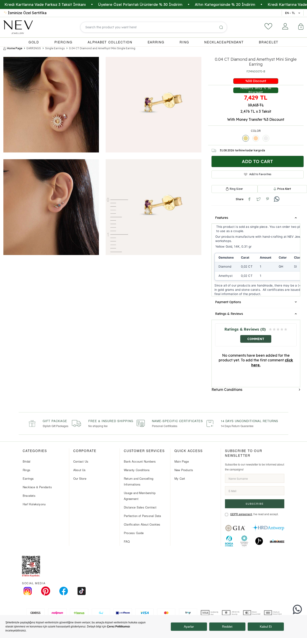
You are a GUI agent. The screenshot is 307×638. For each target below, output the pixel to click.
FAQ (127, 541)
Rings (26, 470)
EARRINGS (34, 48)
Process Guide (134, 533)
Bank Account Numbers (140, 461)
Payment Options (228, 302)
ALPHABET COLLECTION (110, 42)
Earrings (28, 478)
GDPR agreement (241, 514)
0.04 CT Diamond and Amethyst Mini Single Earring (102, 48)
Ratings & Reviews (229, 314)
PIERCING (63, 42)
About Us (79, 470)
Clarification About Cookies (142, 524)
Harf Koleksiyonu (34, 504)
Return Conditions (226, 389)
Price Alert (284, 188)
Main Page (181, 461)
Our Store (79, 478)
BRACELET (268, 42)
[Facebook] (63, 591)
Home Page (14, 48)
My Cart (179, 478)
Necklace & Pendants (37, 487)
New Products (183, 470)
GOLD (34, 42)
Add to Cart (257, 161)
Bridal (26, 461)
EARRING (156, 42)
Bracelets (29, 495)
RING (184, 42)
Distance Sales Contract (140, 507)
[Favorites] (268, 26)
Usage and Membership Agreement (140, 496)
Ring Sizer (236, 188)
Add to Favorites (260, 174)
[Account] (285, 26)
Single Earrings (55, 48)
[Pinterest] (45, 591)
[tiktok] (81, 591)
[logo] (18, 27)
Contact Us (80, 461)
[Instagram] (27, 591)
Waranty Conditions (137, 470)
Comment (255, 339)
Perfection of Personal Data (142, 516)
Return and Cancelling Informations (138, 481)
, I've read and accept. (254, 514)
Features (221, 218)
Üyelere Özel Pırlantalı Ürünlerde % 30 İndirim (120, 4)
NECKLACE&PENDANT (224, 42)
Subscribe (255, 503)
